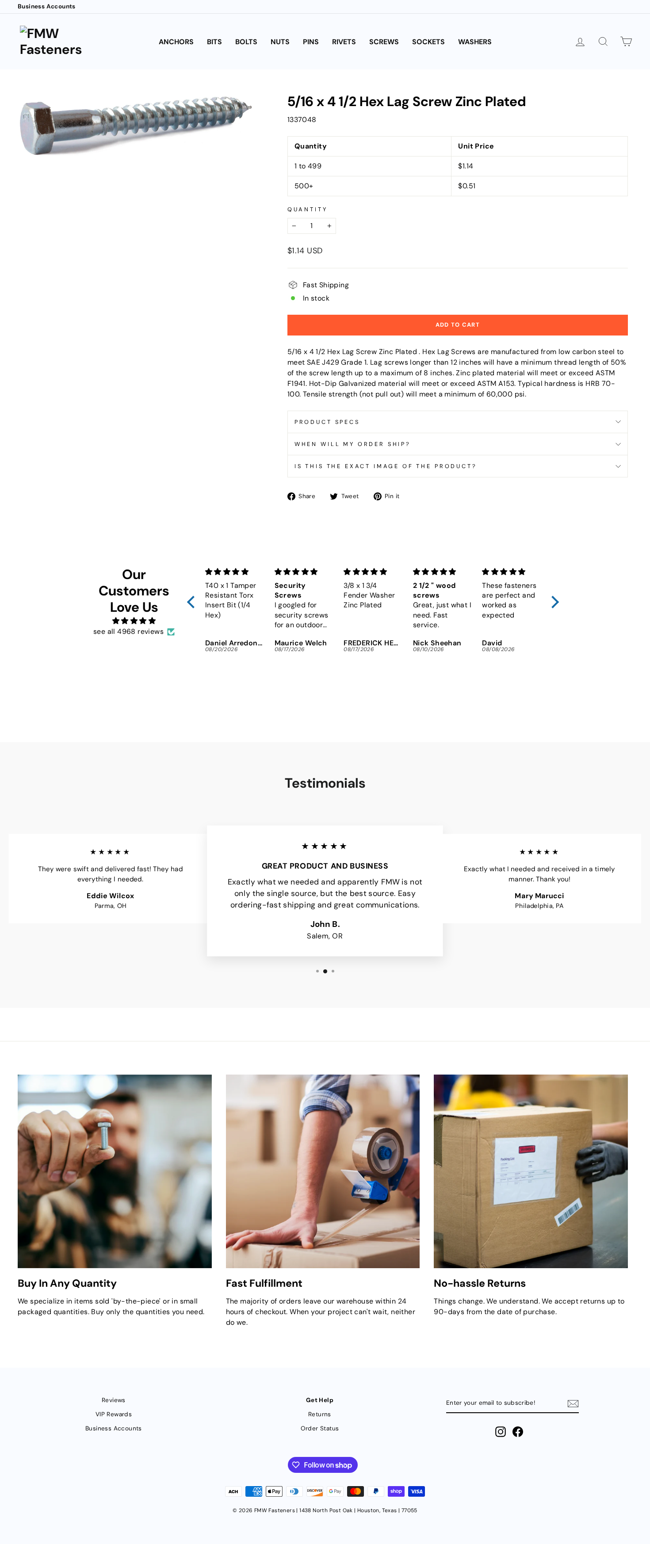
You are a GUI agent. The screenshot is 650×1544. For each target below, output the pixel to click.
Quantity (307, 209)
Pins (311, 41)
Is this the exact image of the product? (385, 466)
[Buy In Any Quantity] (115, 1172)
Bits (214, 41)
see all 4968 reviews (128, 631)
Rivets (344, 41)
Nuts (280, 41)
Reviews (114, 1400)
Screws (384, 41)
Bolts (246, 41)
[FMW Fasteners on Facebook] (517, 1431)
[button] (193, 602)
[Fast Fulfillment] (323, 1172)
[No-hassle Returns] (531, 1172)
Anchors (176, 41)
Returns (319, 1414)
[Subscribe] (573, 1403)
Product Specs (327, 422)
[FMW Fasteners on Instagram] (500, 1431)
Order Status (320, 1428)
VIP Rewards (114, 1414)
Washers (475, 41)
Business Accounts (47, 6)
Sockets (428, 41)
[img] (134, 620)
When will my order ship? (352, 444)
